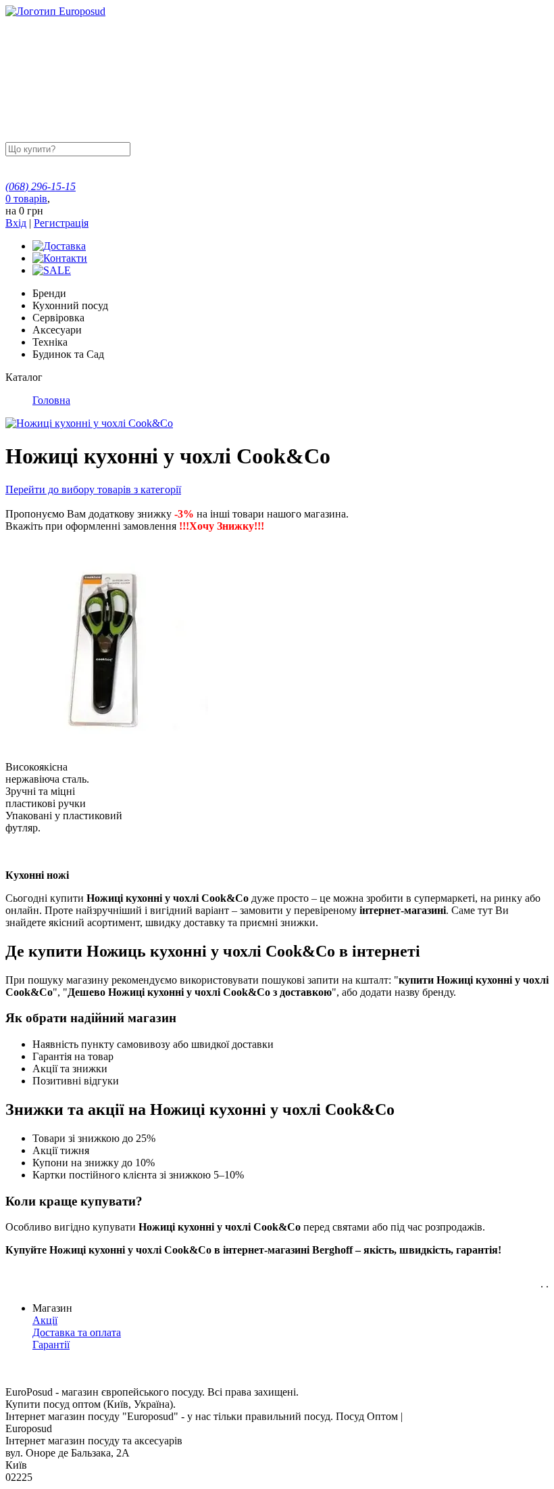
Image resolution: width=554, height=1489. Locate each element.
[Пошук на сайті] (234, 148)
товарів (26, 198)
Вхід (15, 223)
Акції (44, 1320)
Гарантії (51, 1344)
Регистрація (61, 223)
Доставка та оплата (76, 1332)
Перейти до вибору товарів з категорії (93, 489)
